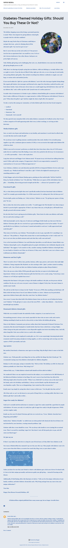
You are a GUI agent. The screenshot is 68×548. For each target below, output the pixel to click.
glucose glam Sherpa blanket (48, 267)
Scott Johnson (26, 158)
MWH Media (8, 2)
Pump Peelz (38, 393)
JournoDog (56, 8)
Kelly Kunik (43, 221)
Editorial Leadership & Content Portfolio (12, 8)
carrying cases (56, 339)
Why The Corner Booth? (45, 8)
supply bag (43, 87)
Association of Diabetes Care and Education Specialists (26, 242)
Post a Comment (7, 530)
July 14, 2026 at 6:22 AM (13, 527)
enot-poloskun (37, 542)
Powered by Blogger (35, 540)
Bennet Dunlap (23, 177)
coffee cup (20, 89)
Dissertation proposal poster (46, 521)
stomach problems (33, 423)
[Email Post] (4, 506)
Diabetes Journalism (31, 8)
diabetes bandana (32, 267)
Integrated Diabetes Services (49, 168)
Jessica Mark (10, 516)
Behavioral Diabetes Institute (14, 377)
